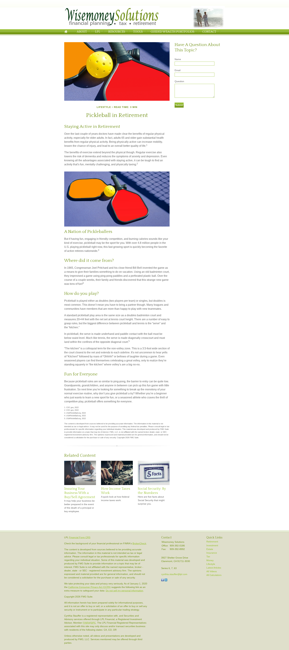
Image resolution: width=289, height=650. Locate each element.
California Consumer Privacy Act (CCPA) (89, 587)
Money (210, 560)
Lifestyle (210, 564)
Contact (209, 31)
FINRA (86, 622)
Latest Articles (213, 567)
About (82, 31)
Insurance (211, 552)
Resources (116, 31)
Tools (138, 31)
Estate (209, 549)
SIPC (93, 622)
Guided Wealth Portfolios (172, 31)
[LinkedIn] (166, 580)
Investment (212, 545)
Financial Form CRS (79, 537)
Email (177, 70)
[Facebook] (162, 580)
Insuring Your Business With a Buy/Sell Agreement (79, 493)
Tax (208, 556)
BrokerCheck (139, 543)
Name (178, 59)
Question (179, 81)
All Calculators (213, 575)
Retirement (212, 541)
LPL (97, 31)
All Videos (211, 571)
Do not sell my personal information (124, 590)
